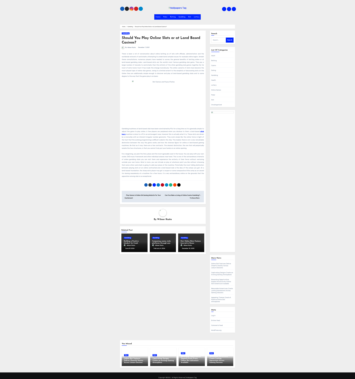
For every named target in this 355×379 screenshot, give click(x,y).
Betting (173, 17)
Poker (165, 17)
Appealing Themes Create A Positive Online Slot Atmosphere (221, 299)
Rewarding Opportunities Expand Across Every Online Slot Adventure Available (221, 282)
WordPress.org (216, 330)
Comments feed (217, 325)
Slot (189, 17)
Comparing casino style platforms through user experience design (161, 243)
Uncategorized (216, 105)
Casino (158, 17)
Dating (213, 70)
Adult (213, 56)
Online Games (216, 90)
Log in (213, 315)
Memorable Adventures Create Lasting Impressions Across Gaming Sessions (222, 290)
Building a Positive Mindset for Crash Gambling (131, 243)
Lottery (196, 17)
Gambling (182, 17)
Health (213, 80)
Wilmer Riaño (131, 47)
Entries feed (215, 320)
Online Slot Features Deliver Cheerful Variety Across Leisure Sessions (221, 266)
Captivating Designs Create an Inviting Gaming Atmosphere (163, 360)
